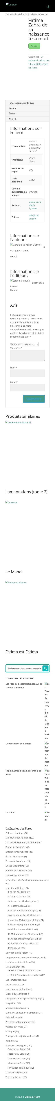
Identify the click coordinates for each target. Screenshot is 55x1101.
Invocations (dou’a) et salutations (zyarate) (27, 880)
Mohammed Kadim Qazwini (35, 205)
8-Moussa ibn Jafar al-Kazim (22, 924)
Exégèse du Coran (17, 1049)
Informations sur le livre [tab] (21, 103)
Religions (10, 1040)
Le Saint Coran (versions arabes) (24, 975)
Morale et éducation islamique (21, 1012)
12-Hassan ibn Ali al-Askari (21, 943)
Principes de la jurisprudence (21, 1036)
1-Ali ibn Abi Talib (17, 891)
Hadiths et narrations (16, 870)
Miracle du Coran (17, 1063)
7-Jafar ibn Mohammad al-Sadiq (24, 920)
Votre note (16, 344)
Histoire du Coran (17, 1053)
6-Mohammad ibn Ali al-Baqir (23, 915)
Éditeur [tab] (12, 113)
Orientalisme (12, 1017)
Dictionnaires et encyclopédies (21, 842)
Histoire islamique (15, 875)
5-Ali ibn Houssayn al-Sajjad (22, 910)
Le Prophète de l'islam (17, 952)
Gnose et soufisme (15, 865)
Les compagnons (14, 979)
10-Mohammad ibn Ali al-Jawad (24, 934)
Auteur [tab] (12, 108)
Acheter (34, 46)
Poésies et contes (14, 1026)
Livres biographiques (16, 993)
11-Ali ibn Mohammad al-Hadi (23, 938)
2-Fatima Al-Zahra (17, 896)
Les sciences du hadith (17, 989)
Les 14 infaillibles (14, 888)
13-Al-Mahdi (14, 948)
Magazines (11, 1003)
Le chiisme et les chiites (18, 962)
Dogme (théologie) (15, 847)
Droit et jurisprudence (17, 851)
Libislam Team (32, 1096)
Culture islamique (15, 833)
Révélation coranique (18, 1067)
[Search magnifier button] (45, 668)
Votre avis (16, 348)
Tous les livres (13, 1077)
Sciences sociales (14, 1072)
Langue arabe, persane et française (24, 957)
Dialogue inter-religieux (18, 837)
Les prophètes (13, 984)
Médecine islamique (16, 1007)
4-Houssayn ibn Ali (17, 905)
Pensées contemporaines (18, 1021)
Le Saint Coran (13, 966)
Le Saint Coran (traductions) (22, 970)
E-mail (14, 382)
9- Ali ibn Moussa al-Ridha (21, 929)
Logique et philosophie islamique (23, 998)
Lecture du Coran (17, 1058)
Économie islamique (16, 861)
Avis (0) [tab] (12, 118)
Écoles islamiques (15, 856)
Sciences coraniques (16, 1045)
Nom (13, 367)
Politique (10, 1031)
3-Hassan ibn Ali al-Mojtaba (22, 901)
